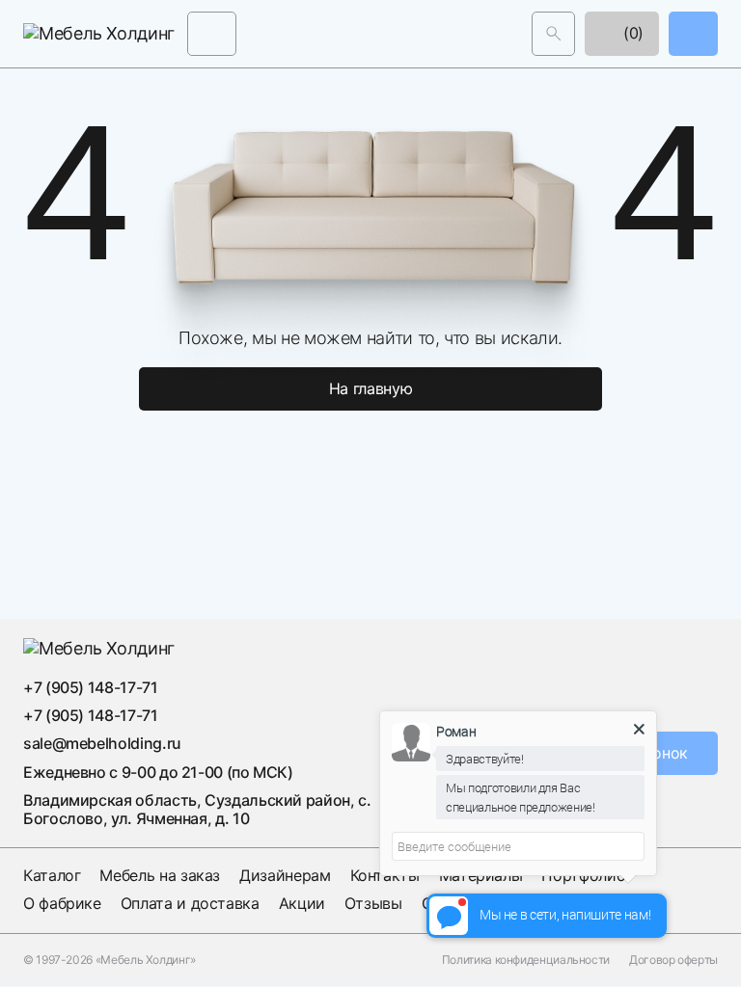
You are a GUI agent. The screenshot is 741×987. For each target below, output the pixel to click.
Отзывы (373, 903)
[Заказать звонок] (693, 33)
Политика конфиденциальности (526, 960)
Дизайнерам (284, 875)
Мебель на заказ (159, 875)
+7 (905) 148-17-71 (90, 687)
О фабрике (62, 903)
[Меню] (211, 33)
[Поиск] (553, 33)
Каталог (51, 875)
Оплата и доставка (190, 903)
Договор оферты (673, 960)
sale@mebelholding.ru (102, 743)
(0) (631, 32)
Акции (302, 903)
